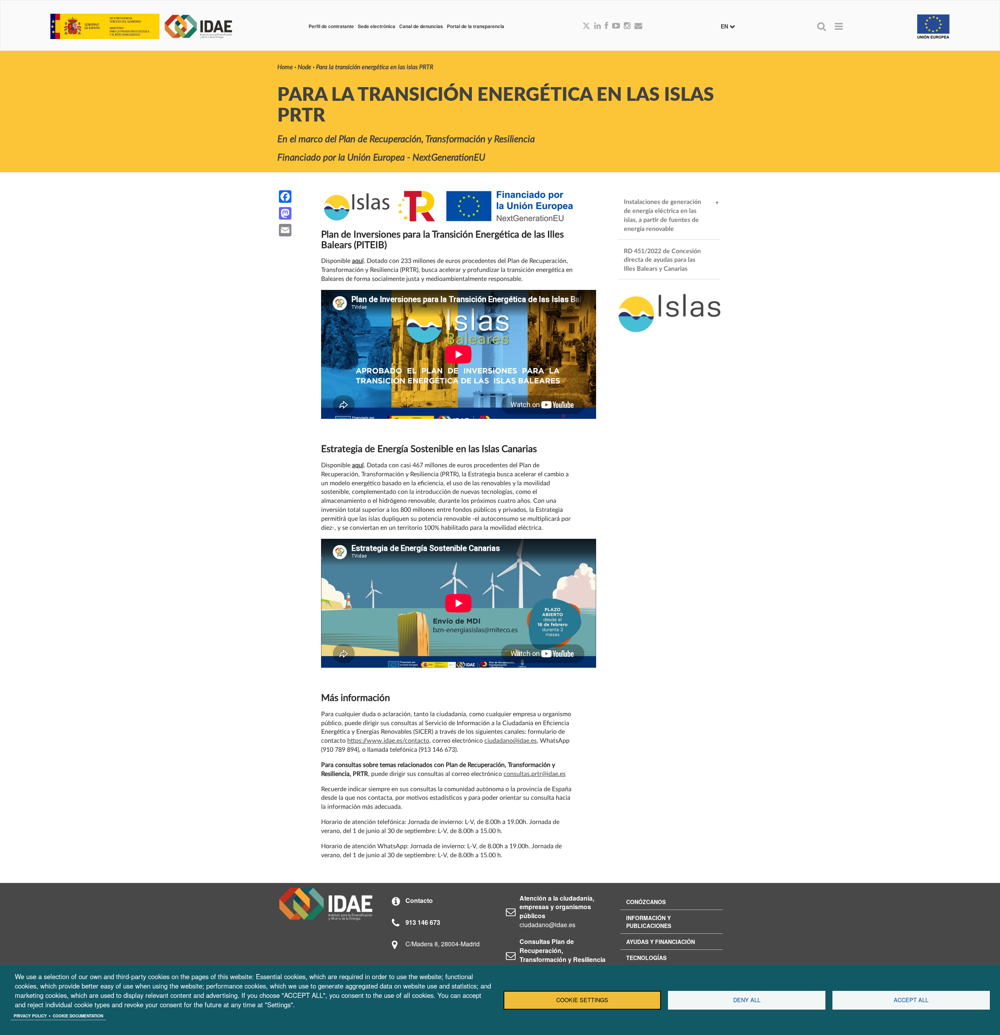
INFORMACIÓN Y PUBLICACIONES (648, 922)
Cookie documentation (78, 1016)
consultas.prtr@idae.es (535, 774)
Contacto (419, 900)
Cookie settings (582, 1000)
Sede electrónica (376, 26)
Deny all (747, 1000)
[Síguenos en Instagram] (627, 26)
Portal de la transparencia (475, 26)
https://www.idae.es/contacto (388, 741)
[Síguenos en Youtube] (616, 26)
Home (285, 67)
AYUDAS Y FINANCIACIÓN (660, 942)
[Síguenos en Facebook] (606, 26)
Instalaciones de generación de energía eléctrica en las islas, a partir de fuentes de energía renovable (663, 215)
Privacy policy (30, 1016)
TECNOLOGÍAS (646, 958)
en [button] (725, 26)
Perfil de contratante (331, 26)
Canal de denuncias (421, 26)
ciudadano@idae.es (510, 741)
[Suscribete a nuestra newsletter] (638, 26)
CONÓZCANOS (646, 902)
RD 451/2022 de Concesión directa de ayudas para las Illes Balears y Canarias (663, 260)
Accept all (911, 1000)
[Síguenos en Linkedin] (597, 26)
